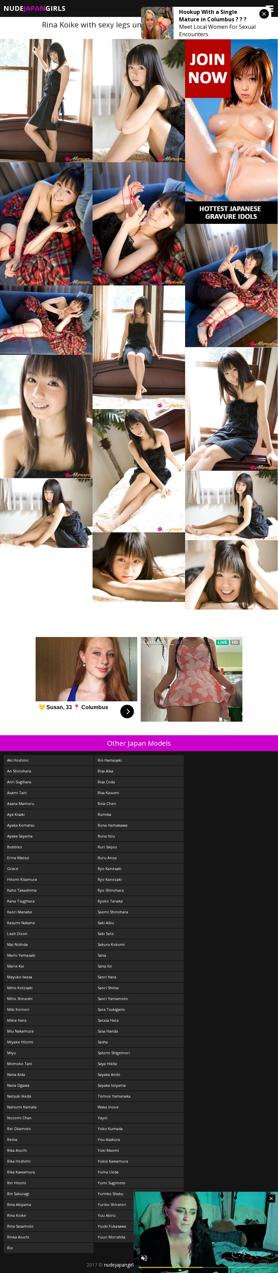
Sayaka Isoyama (112, 1085)
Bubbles (14, 846)
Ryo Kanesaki (109, 868)
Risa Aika (105, 770)
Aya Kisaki (16, 814)
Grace (12, 868)
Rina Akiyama (19, 1204)
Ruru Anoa (107, 857)
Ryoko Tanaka (110, 901)
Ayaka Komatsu (21, 825)
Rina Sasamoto (20, 1226)
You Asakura (109, 1139)
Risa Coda (106, 781)
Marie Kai (15, 966)
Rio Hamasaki (110, 760)
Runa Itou (106, 836)
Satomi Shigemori (114, 1052)
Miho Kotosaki (20, 987)
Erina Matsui (18, 857)
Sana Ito (105, 966)
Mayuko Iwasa (19, 976)
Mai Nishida (17, 944)
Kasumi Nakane (21, 922)
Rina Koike (16, 1215)
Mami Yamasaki (21, 955)
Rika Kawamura (21, 1171)
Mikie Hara (16, 1020)
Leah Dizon (17, 933)
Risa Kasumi (108, 792)
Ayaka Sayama (20, 836)
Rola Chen (107, 803)
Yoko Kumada (110, 1128)
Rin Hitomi (16, 1182)
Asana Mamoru (20, 803)
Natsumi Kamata (22, 1106)
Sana (102, 955)
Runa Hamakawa (112, 825)
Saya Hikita (107, 1063)
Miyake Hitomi (20, 1041)
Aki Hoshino (17, 760)
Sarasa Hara (108, 1020)
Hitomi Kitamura (22, 879)
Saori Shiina (108, 987)
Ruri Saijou (107, 846)
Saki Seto (106, 933)
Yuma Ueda (108, 1171)
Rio (10, 1247)
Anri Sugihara (19, 781)
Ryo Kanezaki (110, 879)
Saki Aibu (106, 922)
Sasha (103, 1041)
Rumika (104, 814)
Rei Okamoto (19, 1128)
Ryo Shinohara (111, 890)
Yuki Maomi (108, 1150)
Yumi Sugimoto (111, 1182)
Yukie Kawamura (113, 1161)
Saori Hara (107, 976)
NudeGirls (34, 8)
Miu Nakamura (20, 1031)
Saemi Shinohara (113, 911)
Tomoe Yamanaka (114, 1096)
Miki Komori (18, 1009)
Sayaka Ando (109, 1074)
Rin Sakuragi (18, 1193)
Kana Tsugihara (21, 901)
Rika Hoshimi (19, 1161)
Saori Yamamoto (113, 998)
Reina (12, 1139)
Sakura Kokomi (111, 944)
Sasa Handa (108, 1031)
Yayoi (102, 1117)
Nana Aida (16, 1074)
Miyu (11, 1052)
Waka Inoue (108, 1106)
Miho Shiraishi (20, 998)
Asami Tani (17, 792)
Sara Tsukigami (111, 1009)
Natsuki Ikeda (19, 1096)
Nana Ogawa (18, 1085)
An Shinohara (19, 770)
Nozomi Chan (19, 1117)
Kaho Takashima (22, 890)
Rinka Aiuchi (18, 1236)
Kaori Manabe (19, 911)
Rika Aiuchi (17, 1150)
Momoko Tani (19, 1063)
